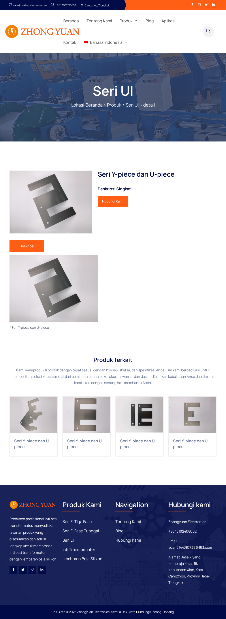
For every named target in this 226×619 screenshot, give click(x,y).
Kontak (69, 42)
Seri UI (113, 91)
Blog (150, 20)
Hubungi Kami (112, 201)
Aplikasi (168, 20)
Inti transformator (78, 549)
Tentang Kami (99, 20)
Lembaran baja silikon (82, 558)
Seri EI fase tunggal (80, 530)
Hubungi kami (128, 540)
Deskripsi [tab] (26, 246)
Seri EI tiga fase (77, 521)
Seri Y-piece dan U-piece (30, 327)
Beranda (71, 20)
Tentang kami (128, 521)
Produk (126, 20)
